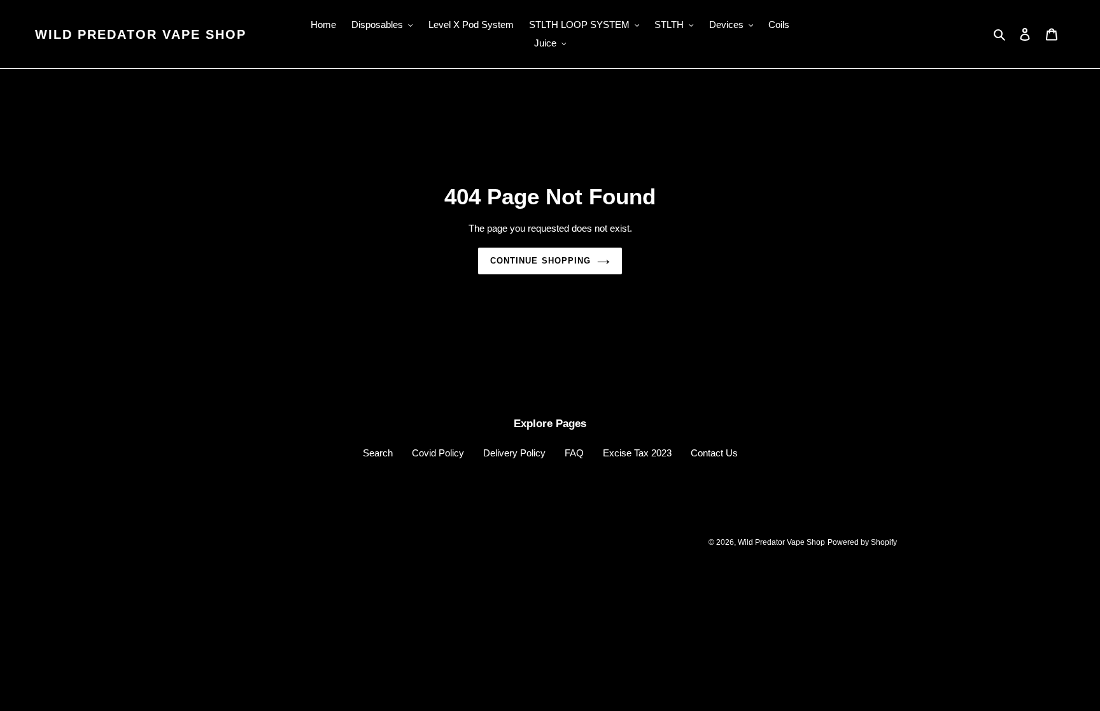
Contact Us (714, 452)
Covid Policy (438, 452)
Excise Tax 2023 (637, 452)
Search (378, 452)
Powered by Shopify (862, 542)
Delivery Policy (514, 452)
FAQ (574, 452)
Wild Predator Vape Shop (140, 34)
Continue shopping (540, 260)
